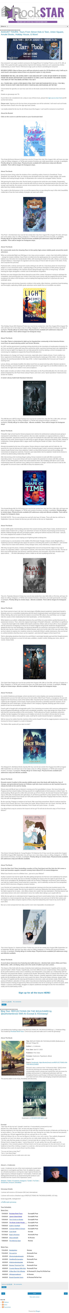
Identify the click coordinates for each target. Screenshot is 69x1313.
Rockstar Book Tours (17, 1031)
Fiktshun (6, 1302)
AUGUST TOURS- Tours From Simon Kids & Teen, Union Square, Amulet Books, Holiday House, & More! (32, 33)
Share (4, 1004)
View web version (34, 1297)
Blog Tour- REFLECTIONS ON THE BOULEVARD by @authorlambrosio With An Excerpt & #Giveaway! (26, 1012)
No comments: (17, 1001)
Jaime (5, 1304)
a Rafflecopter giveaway (8, 1202)
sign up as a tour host (55, 98)
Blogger (38, 1311)
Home (34, 1293)
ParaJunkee (7, 1307)
